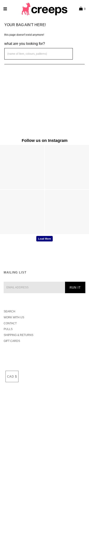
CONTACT (10, 323)
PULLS (8, 329)
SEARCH (9, 311)
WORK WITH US (14, 317)
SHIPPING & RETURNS (18, 335)
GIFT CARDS (12, 341)
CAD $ (12, 376)
